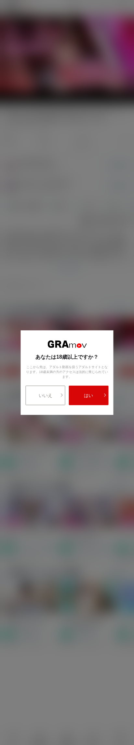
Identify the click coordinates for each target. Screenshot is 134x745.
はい (88, 395)
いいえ (45, 395)
